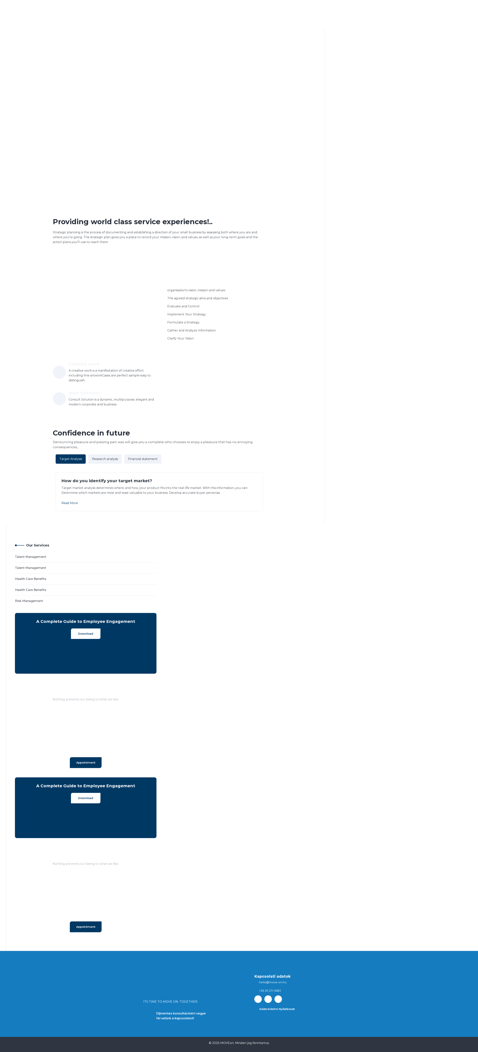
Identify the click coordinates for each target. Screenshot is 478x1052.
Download (85, 633)
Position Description (202, 278)
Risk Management (29, 601)
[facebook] (258, 999)
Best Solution (84, 393)
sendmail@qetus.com (85, 750)
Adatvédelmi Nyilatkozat (277, 1009)
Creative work (84, 364)
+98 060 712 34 (85, 744)
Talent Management (30, 557)
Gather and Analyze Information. (191, 330)
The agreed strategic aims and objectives (197, 298)
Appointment (85, 762)
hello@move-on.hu (272, 982)
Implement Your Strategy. (186, 314)
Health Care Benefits (30, 579)
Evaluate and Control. (183, 306)
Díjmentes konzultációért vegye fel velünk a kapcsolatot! (181, 1016)
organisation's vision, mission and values (196, 290)
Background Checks (96, 278)
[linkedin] (268, 999)
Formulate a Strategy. (183, 322)
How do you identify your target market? (106, 480)
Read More (69, 503)
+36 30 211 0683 (270, 990)
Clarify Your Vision (180, 338)
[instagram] (278, 999)
